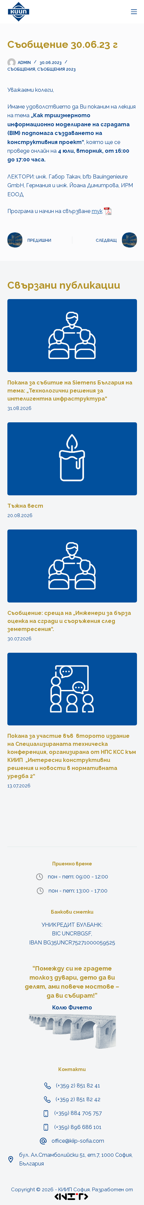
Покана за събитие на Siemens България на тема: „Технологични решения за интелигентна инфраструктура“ (69, 390)
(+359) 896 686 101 (77, 1127)
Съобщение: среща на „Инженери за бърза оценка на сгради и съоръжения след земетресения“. (69, 621)
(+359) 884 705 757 (78, 1113)
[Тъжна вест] (72, 458)
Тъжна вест (25, 506)
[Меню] (134, 12)
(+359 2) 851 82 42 (78, 1099)
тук (97, 211)
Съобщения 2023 (56, 69)
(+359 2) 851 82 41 (78, 1085)
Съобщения (21, 69)
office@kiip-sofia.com (78, 1141)
